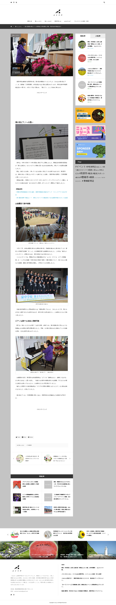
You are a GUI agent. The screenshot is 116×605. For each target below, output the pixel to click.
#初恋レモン (99, 167)
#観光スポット (99, 173)
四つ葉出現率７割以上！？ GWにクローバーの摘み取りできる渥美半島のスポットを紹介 (42, 197)
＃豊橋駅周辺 (88, 181)
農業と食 (29, 21)
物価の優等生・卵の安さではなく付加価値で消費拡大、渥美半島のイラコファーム (95, 98)
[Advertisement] (41, 104)
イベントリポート (97, 177)
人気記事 (97, 36)
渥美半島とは (58, 21)
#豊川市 (77, 177)
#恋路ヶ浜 (92, 170)
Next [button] (108, 534)
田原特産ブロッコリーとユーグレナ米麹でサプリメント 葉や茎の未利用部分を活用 (29, 533)
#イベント (80, 166)
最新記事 (82, 36)
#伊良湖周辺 (91, 167)
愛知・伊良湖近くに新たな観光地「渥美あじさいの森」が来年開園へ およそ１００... (95, 44)
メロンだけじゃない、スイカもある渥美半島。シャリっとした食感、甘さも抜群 (95, 57)
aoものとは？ (67, 21)
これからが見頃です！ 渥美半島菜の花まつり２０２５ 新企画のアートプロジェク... (95, 71)
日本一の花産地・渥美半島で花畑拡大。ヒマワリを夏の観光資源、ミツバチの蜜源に (62, 533)
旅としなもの (48, 21)
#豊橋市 (84, 177)
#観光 (90, 173)
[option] (25, 534)
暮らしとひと (38, 21)
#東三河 (97, 170)
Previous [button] (8, 534)
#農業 (91, 177)
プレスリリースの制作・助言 (81, 21)
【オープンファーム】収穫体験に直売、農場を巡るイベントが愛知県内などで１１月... (95, 84)
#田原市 (30, 445)
